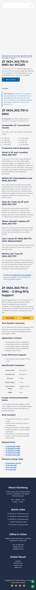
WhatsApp (26, 318)
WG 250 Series (6, 56)
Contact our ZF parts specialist (21, 275)
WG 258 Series (25, 56)
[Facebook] (12, 586)
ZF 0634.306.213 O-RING (13, 451)
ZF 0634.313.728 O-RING (13, 455)
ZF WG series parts (11, 465)
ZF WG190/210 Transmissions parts (18, 514)
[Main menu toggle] (31, 5)
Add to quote (11, 79)
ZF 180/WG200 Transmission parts (18, 516)
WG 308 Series (22, 57)
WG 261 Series (13, 57)
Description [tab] (5, 88)
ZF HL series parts (11, 469)
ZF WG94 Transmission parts (18, 522)
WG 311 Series (10, 58)
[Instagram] (20, 586)
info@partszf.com (18, 547)
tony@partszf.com (18, 549)
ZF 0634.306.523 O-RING (13, 448)
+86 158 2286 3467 (18, 545)
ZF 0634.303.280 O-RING (13, 446)
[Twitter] (16, 586)
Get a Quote (10, 318)
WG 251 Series (15, 56)
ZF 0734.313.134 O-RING (13, 453)
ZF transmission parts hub (13, 463)
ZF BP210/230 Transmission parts (18, 524)
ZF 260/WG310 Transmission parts (18, 519)
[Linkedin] (24, 586)
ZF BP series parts (11, 467)
